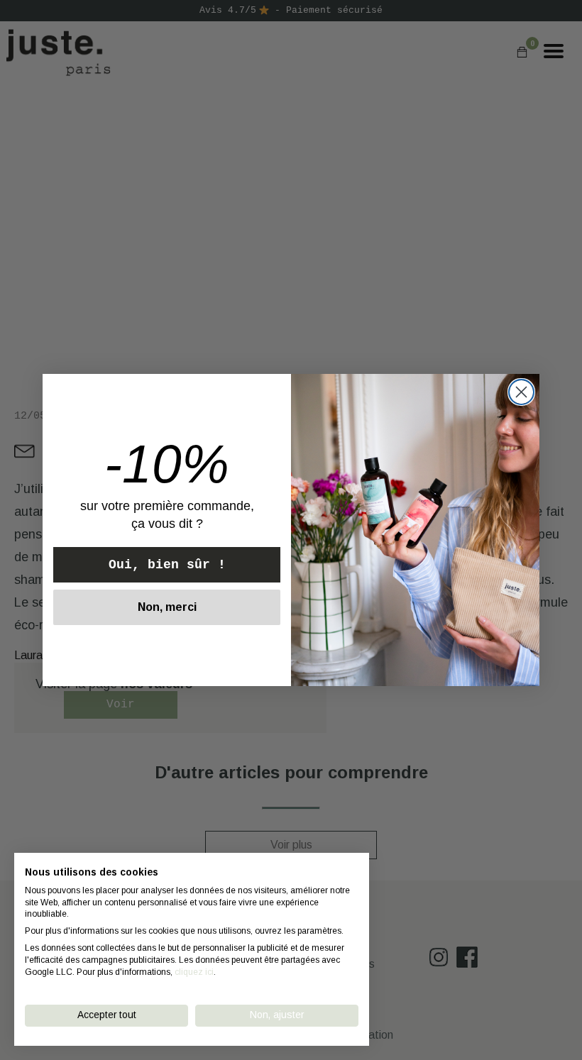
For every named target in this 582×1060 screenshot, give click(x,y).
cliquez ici (194, 972)
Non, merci (167, 607)
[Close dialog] (521, 392)
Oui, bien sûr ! (167, 565)
